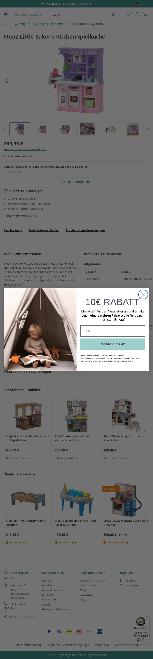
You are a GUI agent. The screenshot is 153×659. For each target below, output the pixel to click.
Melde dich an (113, 344)
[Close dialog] (143, 294)
